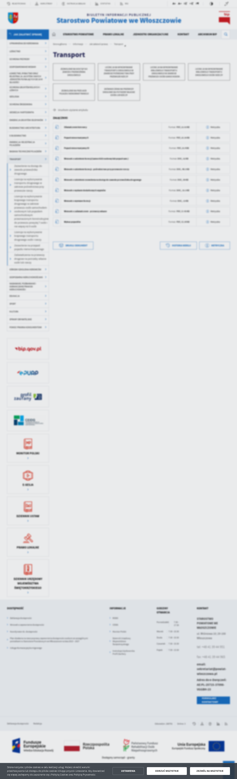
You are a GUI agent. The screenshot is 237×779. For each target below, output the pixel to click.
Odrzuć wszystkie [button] (167, 771)
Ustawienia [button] (128, 771)
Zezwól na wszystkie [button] (209, 771)
